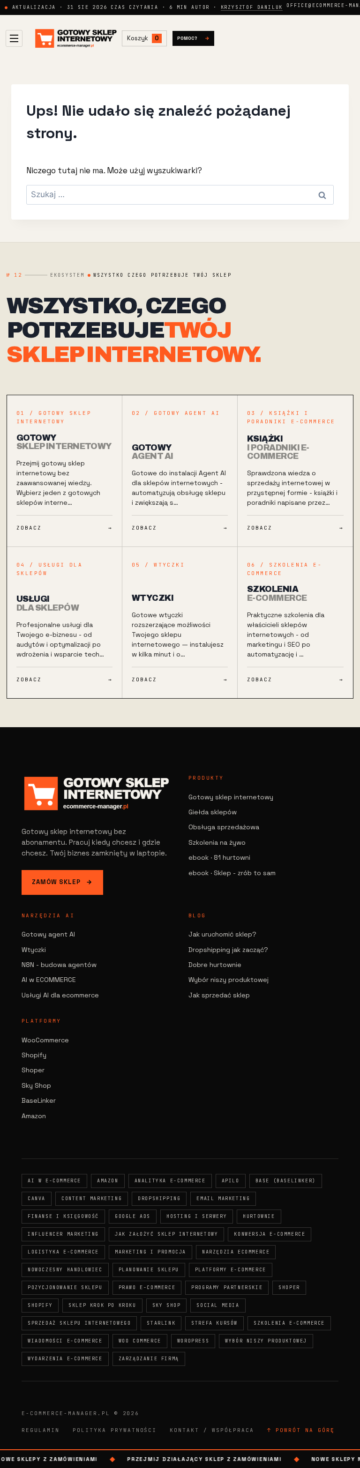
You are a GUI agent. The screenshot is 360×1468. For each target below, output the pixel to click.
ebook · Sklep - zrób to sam (232, 873)
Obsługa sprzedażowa (223, 827)
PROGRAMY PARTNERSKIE (226, 1287)
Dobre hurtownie (214, 964)
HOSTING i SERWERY (196, 1216)
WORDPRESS (193, 1341)
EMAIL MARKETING (223, 1198)
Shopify (34, 1055)
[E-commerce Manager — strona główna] (76, 39)
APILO (231, 1181)
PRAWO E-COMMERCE (147, 1287)
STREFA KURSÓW (214, 1323)
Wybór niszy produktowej (228, 979)
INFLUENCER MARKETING (63, 1234)
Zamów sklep (62, 882)
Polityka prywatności (115, 1430)
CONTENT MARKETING (91, 1198)
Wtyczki (34, 949)
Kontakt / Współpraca (212, 1430)
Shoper (33, 1070)
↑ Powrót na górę (301, 1430)
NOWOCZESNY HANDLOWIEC (65, 1270)
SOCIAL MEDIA (217, 1305)
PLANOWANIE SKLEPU (149, 1270)
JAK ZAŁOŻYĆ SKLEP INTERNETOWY (166, 1234)
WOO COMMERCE (140, 1341)
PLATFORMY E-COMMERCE (230, 1270)
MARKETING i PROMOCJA (150, 1252)
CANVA (36, 1198)
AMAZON (108, 1181)
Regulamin (41, 1430)
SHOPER (289, 1287)
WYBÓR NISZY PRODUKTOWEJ (266, 1341)
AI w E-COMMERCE (54, 1181)
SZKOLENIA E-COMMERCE (289, 1323)
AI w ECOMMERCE (49, 979)
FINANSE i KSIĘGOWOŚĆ (63, 1216)
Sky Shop (36, 1085)
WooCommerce (45, 1040)
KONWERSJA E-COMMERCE (269, 1234)
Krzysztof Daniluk (252, 7)
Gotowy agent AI (48, 934)
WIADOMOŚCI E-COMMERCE (65, 1341)
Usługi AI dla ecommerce (60, 995)
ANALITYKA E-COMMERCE (170, 1181)
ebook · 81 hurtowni (219, 857)
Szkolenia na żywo (217, 842)
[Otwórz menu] (14, 38)
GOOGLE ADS (132, 1216)
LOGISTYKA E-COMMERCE (63, 1252)
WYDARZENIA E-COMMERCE (65, 1359)
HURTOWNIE (259, 1216)
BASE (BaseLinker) (285, 1181)
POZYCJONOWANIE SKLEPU (65, 1287)
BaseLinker (39, 1100)
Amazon (34, 1116)
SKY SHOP (166, 1305)
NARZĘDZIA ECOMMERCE (236, 1252)
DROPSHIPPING (159, 1198)
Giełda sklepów (212, 812)
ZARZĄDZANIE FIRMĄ (149, 1359)
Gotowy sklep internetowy (230, 797)
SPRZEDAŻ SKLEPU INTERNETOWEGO (79, 1323)
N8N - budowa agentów (59, 964)
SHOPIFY (40, 1305)
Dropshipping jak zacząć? (228, 949)
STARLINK (161, 1323)
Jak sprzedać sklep (219, 995)
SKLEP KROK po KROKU (102, 1305)
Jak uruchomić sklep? (222, 934)
